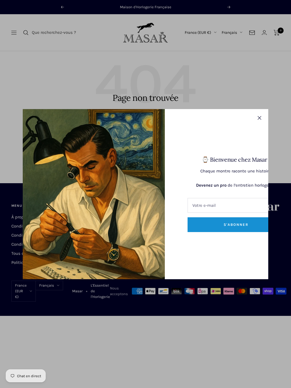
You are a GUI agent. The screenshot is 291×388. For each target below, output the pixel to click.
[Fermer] (259, 118)
